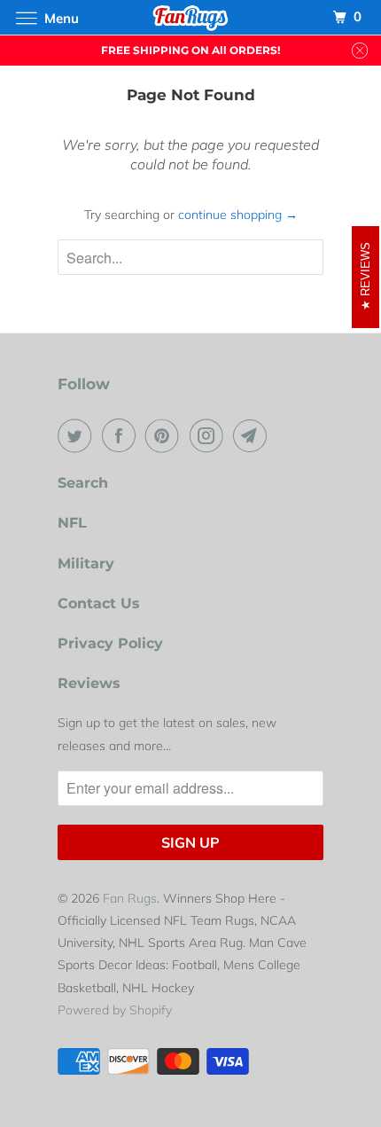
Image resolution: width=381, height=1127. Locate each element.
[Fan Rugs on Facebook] (122, 435)
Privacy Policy (110, 643)
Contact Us (99, 603)
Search (83, 482)
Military (86, 563)
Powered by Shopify (115, 1010)
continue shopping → (238, 215)
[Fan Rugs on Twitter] (78, 435)
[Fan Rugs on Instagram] (210, 435)
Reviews (89, 683)
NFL (72, 522)
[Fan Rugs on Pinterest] (165, 435)
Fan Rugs (130, 898)
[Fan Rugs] (191, 17)
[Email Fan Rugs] (253, 435)
